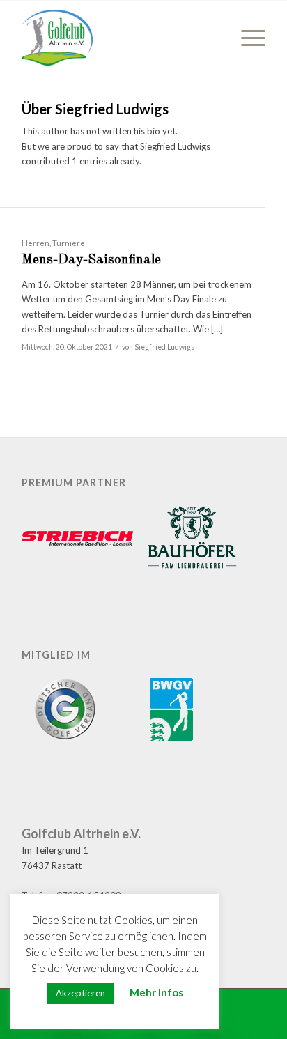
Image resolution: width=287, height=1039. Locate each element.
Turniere (68, 242)
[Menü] (246, 38)
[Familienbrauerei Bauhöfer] (192, 539)
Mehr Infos (156, 992)
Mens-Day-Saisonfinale (91, 260)
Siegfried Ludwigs (164, 347)
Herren (35, 242)
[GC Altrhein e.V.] (119, 38)
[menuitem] (246, 38)
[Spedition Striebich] (77, 539)
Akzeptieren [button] (80, 993)
